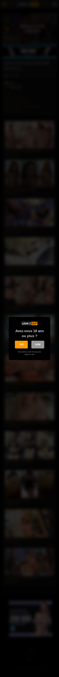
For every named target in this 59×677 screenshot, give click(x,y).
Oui (21, 344)
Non (37, 344)
